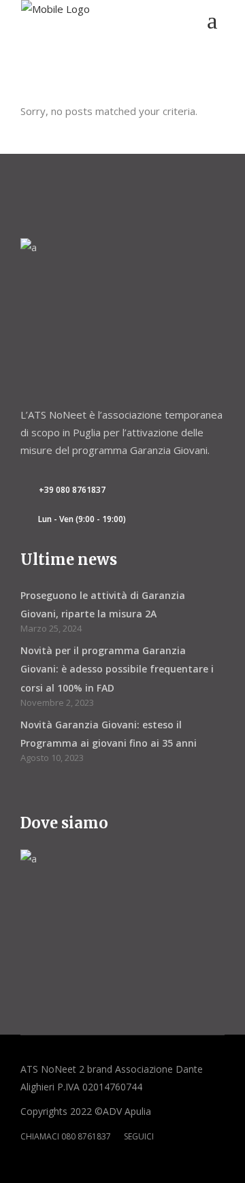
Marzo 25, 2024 (51, 628)
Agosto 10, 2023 (52, 757)
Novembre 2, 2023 (57, 702)
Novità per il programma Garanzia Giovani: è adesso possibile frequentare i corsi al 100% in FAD (117, 669)
